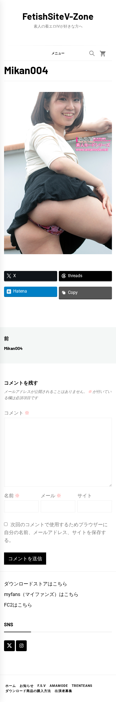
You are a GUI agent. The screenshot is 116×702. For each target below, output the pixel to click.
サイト (84, 495)
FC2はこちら (18, 605)
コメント (16, 413)
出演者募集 (63, 691)
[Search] (92, 53)
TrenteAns (82, 686)
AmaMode (59, 686)
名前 (12, 495)
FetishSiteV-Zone (58, 16)
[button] (58, 53)
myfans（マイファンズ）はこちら (41, 594)
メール (51, 495)
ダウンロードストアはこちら (35, 584)
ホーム (10, 686)
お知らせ (27, 686)
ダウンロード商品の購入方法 (28, 691)
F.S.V (41, 686)
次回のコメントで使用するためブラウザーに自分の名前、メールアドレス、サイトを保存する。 (56, 532)
